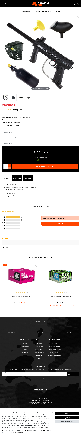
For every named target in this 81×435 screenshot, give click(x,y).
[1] (5, 98)
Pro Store (38, 359)
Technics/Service (38, 353)
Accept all (66, 414)
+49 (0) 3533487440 (46, 402)
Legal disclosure (54, 347)
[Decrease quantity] (9, 168)
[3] (21, 98)
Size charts (38, 356)
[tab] (7, 178)
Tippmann (16, 123)
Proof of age (38, 347)
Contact (54, 343)
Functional (8, 432)
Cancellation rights (54, 350)
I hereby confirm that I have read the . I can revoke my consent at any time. (40, 378)
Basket (25, 350)
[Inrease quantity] (9, 165)
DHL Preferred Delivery (35, 430)
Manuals (28, 178)
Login (25, 343)
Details (6, 178)
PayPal (48, 430)
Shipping (44, 157)
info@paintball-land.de (42, 404)
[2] (13, 98)
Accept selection (67, 422)
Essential (7, 430)
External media (19, 430)
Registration (25, 347)
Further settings (18, 432)
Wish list (25, 353)
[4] (29, 98)
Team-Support (39, 350)
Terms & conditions (54, 356)
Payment (39, 343)
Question (17, 178)
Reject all (67, 418)
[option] (20, 285)
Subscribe (74, 374)
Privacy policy (54, 353)
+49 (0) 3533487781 (43, 400)
